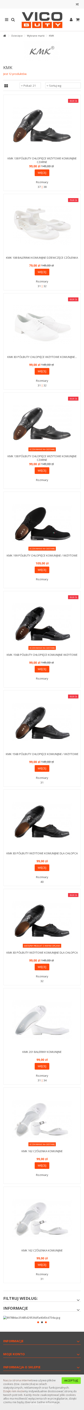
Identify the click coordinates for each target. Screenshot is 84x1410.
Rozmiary (42, 182)
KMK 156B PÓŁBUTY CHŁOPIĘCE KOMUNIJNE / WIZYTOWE (42, 754)
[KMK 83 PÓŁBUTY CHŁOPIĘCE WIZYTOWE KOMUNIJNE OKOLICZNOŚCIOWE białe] (42, 324)
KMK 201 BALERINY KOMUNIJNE (42, 1052)
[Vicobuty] (42, 20)
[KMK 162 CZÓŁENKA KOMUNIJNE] (42, 1118)
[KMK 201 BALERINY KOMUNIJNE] (42, 1019)
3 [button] (46, 1322)
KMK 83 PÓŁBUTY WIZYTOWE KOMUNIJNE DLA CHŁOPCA (42, 853)
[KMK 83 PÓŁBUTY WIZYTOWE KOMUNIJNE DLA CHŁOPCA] (42, 821)
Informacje (15, 1308)
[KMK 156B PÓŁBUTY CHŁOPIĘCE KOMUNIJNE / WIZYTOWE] (42, 721)
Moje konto (14, 1354)
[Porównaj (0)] (77, 4)
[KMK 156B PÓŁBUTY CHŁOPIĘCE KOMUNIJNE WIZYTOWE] (42, 622)
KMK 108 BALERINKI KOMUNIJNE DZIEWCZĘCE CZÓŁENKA (42, 258)
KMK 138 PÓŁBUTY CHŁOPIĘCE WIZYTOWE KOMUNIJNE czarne (42, 160)
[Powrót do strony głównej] (4, 36)
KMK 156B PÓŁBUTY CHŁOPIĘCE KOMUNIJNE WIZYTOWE (42, 655)
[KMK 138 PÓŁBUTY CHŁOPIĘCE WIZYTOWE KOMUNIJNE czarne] (42, 126)
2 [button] (42, 1322)
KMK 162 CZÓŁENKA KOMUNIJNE (42, 1151)
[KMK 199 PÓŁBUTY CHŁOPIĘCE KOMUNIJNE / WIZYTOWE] (42, 523)
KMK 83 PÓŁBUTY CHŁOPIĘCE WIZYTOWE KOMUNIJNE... (42, 357)
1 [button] (38, 1322)
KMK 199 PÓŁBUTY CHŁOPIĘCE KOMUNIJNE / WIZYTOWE (42, 555)
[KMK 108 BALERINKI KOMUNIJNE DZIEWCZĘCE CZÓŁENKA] (42, 225)
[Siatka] (6, 86)
